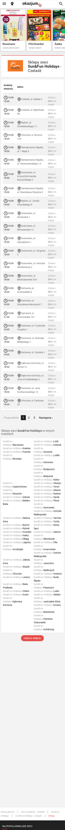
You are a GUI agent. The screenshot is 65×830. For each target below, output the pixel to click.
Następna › (46, 417)
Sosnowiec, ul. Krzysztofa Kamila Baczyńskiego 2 (26, 176)
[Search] (61, 3)
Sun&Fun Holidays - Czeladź (29, 816)
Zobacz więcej (32, 638)
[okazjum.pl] (32, 4)
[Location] (12, 4)
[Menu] (4, 3)
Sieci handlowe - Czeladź (32, 812)
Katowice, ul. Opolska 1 (33, 352)
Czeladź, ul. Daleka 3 (31, 99)
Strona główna (7, 812)
